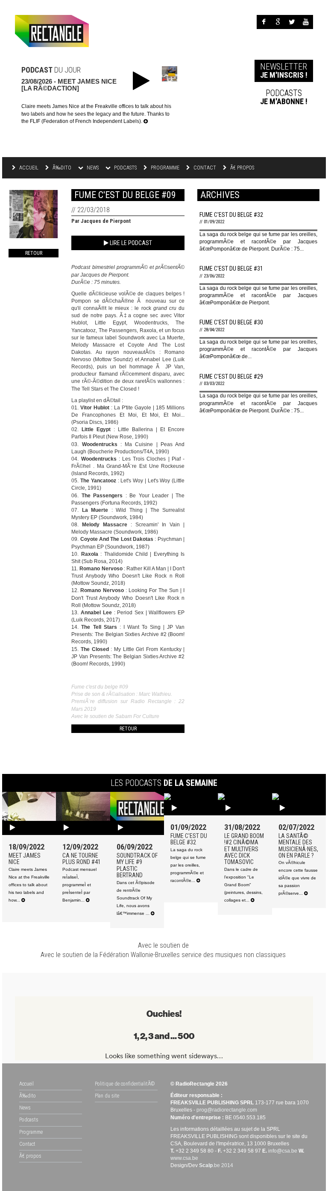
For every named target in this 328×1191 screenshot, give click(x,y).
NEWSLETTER (284, 70)
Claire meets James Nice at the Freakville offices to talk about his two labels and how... (29, 884)
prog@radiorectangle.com (226, 1110)
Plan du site (107, 1096)
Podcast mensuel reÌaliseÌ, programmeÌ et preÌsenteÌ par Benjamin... (79, 884)
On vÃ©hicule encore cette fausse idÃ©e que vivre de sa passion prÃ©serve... (298, 878)
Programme (164, 168)
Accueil (28, 168)
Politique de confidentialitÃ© (125, 1084)
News (25, 1108)
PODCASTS (284, 97)
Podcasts (28, 1120)
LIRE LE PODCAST (130, 242)
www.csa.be (184, 1158)
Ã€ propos (241, 168)
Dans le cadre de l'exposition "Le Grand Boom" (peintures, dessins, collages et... (243, 884)
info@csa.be (282, 1151)
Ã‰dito (61, 168)
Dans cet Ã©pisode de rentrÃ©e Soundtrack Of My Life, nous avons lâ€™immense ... (136, 898)
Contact (204, 168)
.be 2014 (216, 1165)
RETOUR (33, 253)
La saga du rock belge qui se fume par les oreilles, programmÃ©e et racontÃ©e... (188, 865)
